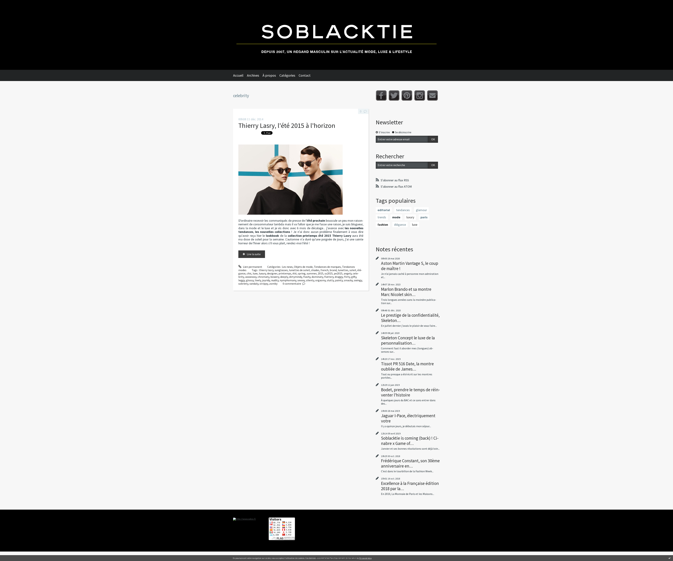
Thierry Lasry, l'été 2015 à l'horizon (286, 125)
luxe (255, 273)
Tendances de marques (327, 266)
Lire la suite (254, 254)
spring (301, 273)
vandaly (253, 283)
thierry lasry (266, 270)
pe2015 (338, 273)
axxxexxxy (250, 276)
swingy (358, 280)
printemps (284, 273)
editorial (384, 210)
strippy (264, 283)
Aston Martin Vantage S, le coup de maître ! (409, 265)
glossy (250, 280)
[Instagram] (419, 95)
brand (333, 270)
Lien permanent (252, 266)
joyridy (266, 280)
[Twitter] (394, 95)
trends (382, 217)
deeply (284, 276)
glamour (421, 210)
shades (315, 270)
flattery (329, 276)
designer (272, 273)
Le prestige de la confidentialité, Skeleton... (410, 317)
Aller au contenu (11, 3)
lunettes (343, 270)
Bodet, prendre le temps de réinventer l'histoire (410, 392)
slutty (330, 280)
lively (258, 280)
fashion (383, 225)
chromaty (263, 276)
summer (312, 273)
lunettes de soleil (299, 270)
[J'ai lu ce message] (669, 558)
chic (249, 273)
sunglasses (281, 270)
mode (396, 217)
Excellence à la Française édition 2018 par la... (410, 486)
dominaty (317, 276)
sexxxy (301, 280)
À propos (269, 75)
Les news (287, 266)
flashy (306, 276)
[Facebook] (381, 95)
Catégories (287, 75)
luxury (262, 273)
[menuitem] (240, 75)
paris (423, 217)
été (295, 273)
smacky (348, 280)
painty (339, 280)
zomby (273, 283)
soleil (352, 270)
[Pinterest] (407, 95)
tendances (403, 210)
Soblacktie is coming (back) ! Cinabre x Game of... (410, 440)
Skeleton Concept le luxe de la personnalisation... (408, 340)
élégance (400, 225)
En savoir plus (365, 558)
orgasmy (320, 280)
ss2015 (329, 273)
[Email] (432, 95)
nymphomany (288, 280)
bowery (274, 276)
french (324, 270)
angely (348, 273)
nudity (274, 280)
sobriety (243, 283)
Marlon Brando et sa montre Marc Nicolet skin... (406, 291)
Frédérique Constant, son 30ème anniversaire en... (410, 463)
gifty (353, 276)
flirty (347, 276)
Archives (253, 75)
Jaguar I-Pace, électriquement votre (408, 418)
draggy (339, 276)
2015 (320, 273)
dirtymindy (295, 276)
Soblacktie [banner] (336, 35)
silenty (310, 280)
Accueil (238, 75)
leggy (241, 280)
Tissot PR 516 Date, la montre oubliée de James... (407, 366)
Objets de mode (303, 266)
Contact (305, 75)
